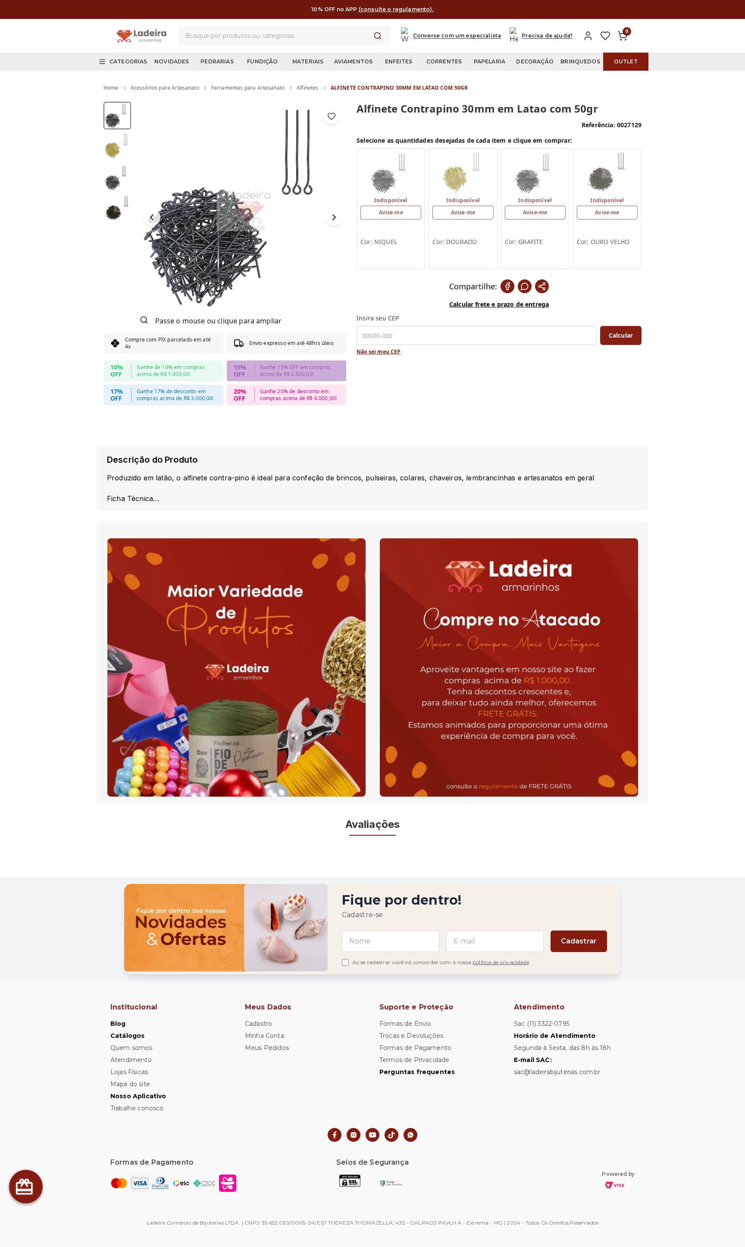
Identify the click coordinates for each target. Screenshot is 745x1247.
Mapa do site (130, 1084)
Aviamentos (353, 61)
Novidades (171, 61)
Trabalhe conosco (137, 1108)
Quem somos (131, 1048)
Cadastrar (579, 941)
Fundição (262, 61)
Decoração (534, 61)
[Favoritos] (605, 36)
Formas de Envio (405, 1024)
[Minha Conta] (588, 36)
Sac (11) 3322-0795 (542, 1024)
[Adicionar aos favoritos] (331, 116)
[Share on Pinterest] (542, 286)
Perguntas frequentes (417, 1072)
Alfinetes (307, 87)
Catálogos (127, 1036)
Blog (118, 1024)
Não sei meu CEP (379, 351)
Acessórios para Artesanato (165, 87)
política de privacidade (501, 962)
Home (111, 87)
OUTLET (626, 61)
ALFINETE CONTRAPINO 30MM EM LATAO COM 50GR (399, 87)
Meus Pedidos (267, 1048)
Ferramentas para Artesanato (248, 87)
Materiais (307, 61)
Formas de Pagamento (415, 1048)
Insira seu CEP (378, 318)
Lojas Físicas (129, 1072)
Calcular (621, 335)
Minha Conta (264, 1036)
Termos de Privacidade (414, 1060)
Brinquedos (580, 61)
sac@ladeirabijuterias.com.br (557, 1072)
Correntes (444, 61)
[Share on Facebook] (507, 286)
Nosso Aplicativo (138, 1096)
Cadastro (258, 1024)
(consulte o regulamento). (396, 9)
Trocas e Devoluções (411, 1036)
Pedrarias (216, 61)
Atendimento (131, 1060)
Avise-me (391, 212)
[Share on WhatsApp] (525, 286)
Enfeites (398, 61)
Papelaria (489, 61)
